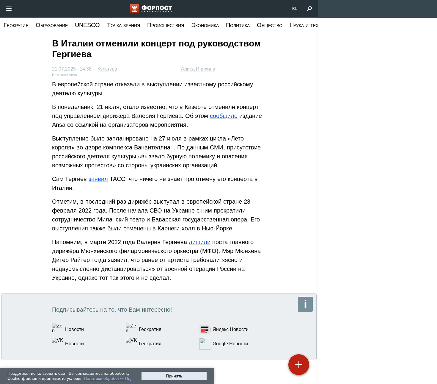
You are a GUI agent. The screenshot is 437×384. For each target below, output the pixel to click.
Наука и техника (309, 25)
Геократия (16, 25)
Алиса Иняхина (198, 68)
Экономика (205, 25)
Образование (52, 25)
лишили (199, 242)
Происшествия (165, 25)
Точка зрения (123, 25)
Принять (174, 376)
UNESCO (87, 25)
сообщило (224, 116)
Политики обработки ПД (107, 378)
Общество (269, 25)
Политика (238, 25)
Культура (107, 69)
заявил (98, 179)
